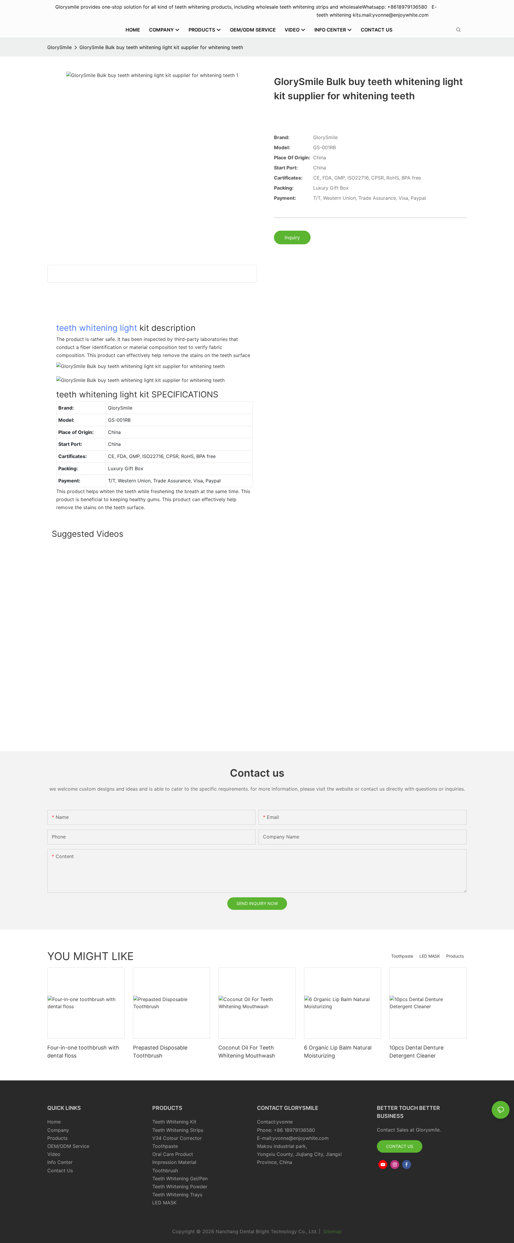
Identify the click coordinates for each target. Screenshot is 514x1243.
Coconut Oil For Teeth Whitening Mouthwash (246, 1051)
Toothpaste (402, 956)
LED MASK (429, 956)
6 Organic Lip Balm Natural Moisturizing (338, 1051)
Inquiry (292, 237)
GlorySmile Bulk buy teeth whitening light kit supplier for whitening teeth (161, 47)
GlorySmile (59, 47)
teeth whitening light (96, 328)
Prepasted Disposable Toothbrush (160, 1051)
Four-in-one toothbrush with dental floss (83, 1051)
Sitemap (332, 1231)
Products (455, 956)
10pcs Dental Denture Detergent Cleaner (416, 1051)
